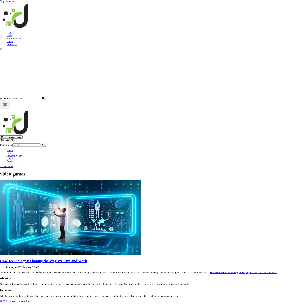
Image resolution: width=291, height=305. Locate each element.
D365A (3, 301)
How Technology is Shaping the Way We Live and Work (43, 261)
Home (10, 33)
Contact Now (6, 166)
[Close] (5, 104)
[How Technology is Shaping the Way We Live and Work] (70, 254)
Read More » (243, 272)
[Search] (1, 49)
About (10, 41)
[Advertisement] (145, 74)
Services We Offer (15, 38)
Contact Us (12, 44)
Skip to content (7, 1)
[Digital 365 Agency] (15, 27)
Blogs (9, 35)
